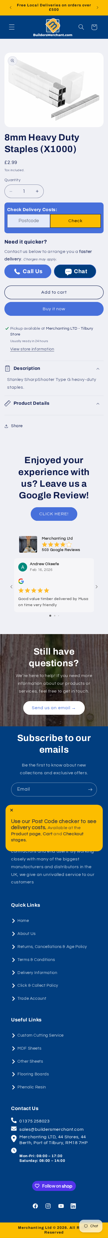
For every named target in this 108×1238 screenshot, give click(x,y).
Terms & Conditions (36, 960)
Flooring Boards (33, 1074)
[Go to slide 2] (54, 615)
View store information (32, 349)
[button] (11, 27)
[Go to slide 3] (58, 615)
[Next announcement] (97, 7)
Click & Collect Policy (37, 985)
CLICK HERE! (54, 514)
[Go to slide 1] (50, 616)
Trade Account (31, 998)
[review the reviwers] (21, 583)
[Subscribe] (90, 789)
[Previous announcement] (10, 7)
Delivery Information (37, 973)
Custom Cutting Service (40, 1035)
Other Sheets (30, 1061)
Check (75, 221)
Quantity (12, 180)
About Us (26, 934)
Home (23, 921)
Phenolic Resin (31, 1087)
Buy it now (54, 309)
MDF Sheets (29, 1048)
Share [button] (17, 426)
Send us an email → (54, 708)
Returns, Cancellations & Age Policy (52, 947)
